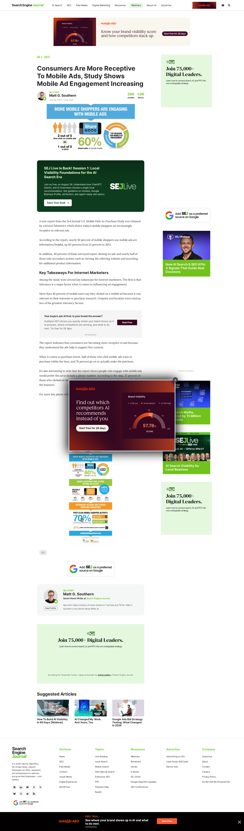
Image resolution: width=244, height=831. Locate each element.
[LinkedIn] (20, 787)
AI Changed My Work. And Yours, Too (88, 721)
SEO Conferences (139, 787)
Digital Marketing (101, 5)
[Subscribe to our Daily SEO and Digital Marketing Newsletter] (223, 5)
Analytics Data (102, 787)
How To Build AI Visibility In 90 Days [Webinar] (52, 721)
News (62, 756)
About (205, 761)
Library (134, 766)
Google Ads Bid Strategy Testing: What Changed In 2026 (127, 722)
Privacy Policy (209, 776)
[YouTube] (27, 787)
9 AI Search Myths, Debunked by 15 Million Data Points (183, 416)
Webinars (136, 5)
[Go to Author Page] (41, 95)
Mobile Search (102, 766)
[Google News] (14, 787)
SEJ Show (135, 776)
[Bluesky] (14, 793)
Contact (206, 766)
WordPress (64, 787)
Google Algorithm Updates (143, 781)
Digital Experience (68, 781)
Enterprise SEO (102, 776)
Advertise (166, 5)
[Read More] (186, 394)
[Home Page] (28, 5)
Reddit (98, 792)
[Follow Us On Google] (91, 569)
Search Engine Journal (98, 598)
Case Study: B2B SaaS (177, 761)
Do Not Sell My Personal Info (216, 781)
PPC (97, 781)
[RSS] (33, 793)
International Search (105, 771)
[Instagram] (20, 793)
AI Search (57, 5)
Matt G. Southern (62, 95)
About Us (151, 5)
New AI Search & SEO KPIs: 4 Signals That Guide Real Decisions (186, 268)
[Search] (229, 5)
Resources (120, 5)
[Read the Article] (53, 708)
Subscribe (207, 756)
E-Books (135, 771)
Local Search (101, 761)
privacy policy (104, 675)
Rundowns (136, 761)
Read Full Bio (50, 608)
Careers (206, 771)
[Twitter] (40, 787)
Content (63, 771)
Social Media (65, 776)
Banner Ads (172, 766)
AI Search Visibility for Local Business (182, 467)
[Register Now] (186, 245)
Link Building (101, 756)
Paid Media (82, 5)
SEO (69, 5)
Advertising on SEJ (175, 756)
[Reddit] (27, 793)
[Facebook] (33, 787)
